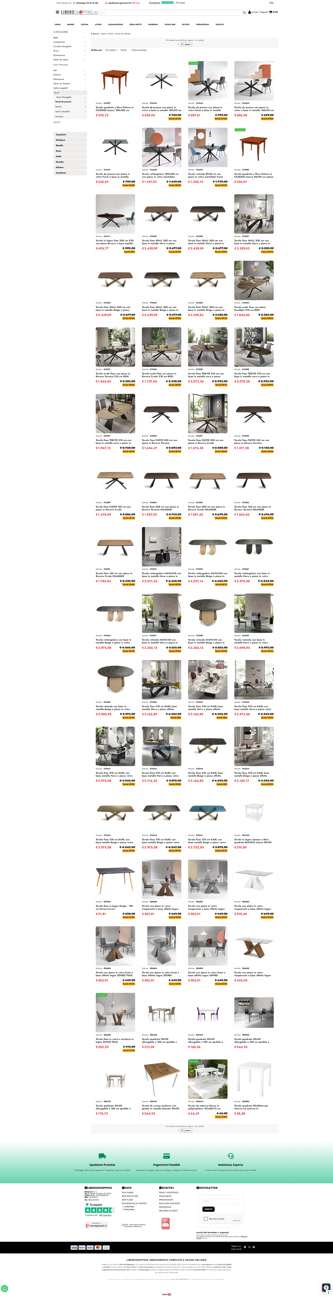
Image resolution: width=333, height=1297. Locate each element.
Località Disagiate (170, 1203)
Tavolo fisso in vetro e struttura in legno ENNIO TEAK (115, 1040)
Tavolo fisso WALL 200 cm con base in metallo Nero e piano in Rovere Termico (206, 243)
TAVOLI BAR (170, 24)
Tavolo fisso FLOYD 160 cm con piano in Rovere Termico (251, 441)
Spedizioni (165, 1207)
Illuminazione (59, 55)
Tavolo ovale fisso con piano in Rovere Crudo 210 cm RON (159, 375)
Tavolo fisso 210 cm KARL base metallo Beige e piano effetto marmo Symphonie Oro (251, 775)
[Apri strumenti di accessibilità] (326, 1287)
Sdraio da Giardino (61, 83)
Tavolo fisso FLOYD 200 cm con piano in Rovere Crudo (205, 441)
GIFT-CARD (128, 1199)
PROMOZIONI (202, 24)
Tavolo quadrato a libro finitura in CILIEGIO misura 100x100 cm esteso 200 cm (115, 110)
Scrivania (59, 116)
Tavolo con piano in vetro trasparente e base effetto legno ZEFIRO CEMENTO (206, 908)
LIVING (98, 24)
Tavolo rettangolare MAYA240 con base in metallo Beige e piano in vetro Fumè (207, 576)
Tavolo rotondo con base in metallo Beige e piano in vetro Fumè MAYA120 (113, 709)
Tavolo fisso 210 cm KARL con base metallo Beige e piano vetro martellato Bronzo (114, 842)
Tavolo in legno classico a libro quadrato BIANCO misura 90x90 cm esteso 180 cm (252, 842)
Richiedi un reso (169, 1210)
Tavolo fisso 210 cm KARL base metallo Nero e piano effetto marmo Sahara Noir (159, 709)
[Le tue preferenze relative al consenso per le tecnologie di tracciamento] (328, 1292)
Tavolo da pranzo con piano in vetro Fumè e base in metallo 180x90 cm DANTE (205, 110)
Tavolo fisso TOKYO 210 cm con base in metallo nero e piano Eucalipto (206, 376)
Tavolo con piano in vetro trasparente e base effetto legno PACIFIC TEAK (252, 975)
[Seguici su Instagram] (249, 1248)
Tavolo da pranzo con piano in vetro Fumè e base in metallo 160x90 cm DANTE (113, 176)
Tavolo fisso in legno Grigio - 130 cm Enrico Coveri (114, 907)
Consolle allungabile (62, 46)
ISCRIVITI (208, 1209)
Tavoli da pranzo (63, 101)
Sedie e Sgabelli (60, 87)
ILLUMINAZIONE (115, 24)
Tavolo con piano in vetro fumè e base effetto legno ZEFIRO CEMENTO (160, 975)
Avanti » (188, 44)
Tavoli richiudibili (62, 111)
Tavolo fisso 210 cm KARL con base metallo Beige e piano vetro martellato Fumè (160, 842)
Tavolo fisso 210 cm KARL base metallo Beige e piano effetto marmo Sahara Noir (205, 775)
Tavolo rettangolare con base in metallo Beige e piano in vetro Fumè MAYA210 (113, 642)
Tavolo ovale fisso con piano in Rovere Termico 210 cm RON (113, 375)
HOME (57, 24)
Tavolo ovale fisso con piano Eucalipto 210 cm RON (250, 308)
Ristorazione (58, 79)
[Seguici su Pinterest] (254, 1248)
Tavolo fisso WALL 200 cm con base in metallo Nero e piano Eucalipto (159, 243)
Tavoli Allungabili (63, 97)
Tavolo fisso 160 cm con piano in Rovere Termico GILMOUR (252, 508)
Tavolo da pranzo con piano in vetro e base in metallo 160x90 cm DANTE (254, 110)
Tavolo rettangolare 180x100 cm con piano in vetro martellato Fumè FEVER (160, 176)
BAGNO (70, 24)
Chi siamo (128, 1192)
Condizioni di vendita (134, 1203)
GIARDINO (153, 24)
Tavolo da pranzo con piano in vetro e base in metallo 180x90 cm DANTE (161, 110)
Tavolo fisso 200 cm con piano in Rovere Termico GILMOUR (160, 508)
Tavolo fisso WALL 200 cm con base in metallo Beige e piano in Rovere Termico (160, 310)
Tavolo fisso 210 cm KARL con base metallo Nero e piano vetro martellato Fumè (114, 775)
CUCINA (84, 24)
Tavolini (58, 106)
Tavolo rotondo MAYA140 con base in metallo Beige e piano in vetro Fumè (206, 642)
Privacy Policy (129, 1209)
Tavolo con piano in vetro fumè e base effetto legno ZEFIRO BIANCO (206, 975)
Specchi (56, 122)
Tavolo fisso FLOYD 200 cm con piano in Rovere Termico (159, 441)
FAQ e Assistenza (169, 1192)
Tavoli (56, 92)
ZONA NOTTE (136, 24)
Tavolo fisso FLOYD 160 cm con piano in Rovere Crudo (113, 508)
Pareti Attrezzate (60, 64)
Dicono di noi (130, 1196)
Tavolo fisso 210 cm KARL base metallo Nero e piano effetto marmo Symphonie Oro (205, 709)
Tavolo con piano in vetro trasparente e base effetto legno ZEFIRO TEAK (160, 908)
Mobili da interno (60, 59)
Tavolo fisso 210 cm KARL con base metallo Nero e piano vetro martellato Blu (160, 775)
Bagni (55, 37)
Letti (55, 70)
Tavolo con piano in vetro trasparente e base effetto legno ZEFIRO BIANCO (252, 908)
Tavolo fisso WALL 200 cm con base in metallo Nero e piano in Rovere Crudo (252, 243)
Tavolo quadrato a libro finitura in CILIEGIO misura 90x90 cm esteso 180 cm (253, 176)
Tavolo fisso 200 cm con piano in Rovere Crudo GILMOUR (206, 508)
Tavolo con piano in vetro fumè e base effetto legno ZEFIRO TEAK (114, 974)
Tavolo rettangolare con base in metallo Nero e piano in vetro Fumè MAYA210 (252, 576)
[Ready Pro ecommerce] (166, 1294)
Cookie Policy (129, 1207)
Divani (56, 50)
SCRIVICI (220, 24)
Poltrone (57, 74)
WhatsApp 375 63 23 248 (87, 3)
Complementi (59, 41)
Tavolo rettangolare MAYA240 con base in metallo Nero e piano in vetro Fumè (161, 576)
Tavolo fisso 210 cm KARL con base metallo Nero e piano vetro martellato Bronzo (252, 709)
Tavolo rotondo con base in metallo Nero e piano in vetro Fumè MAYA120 (251, 642)
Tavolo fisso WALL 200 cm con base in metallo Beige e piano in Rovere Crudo (206, 310)
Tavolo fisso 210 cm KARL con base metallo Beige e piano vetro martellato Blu (207, 842)
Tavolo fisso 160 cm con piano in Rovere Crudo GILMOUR (114, 575)
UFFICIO (186, 24)
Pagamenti (165, 1196)
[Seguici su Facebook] (245, 1248)
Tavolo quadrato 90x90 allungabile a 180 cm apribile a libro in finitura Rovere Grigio (113, 1108)
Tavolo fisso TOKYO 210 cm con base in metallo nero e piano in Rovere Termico (252, 376)
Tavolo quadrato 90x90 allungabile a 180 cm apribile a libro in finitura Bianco (205, 1042)
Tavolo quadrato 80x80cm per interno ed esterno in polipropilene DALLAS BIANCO (252, 1108)
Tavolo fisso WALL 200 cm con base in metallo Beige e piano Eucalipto (113, 310)
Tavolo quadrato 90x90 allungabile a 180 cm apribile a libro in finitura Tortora (159, 1042)
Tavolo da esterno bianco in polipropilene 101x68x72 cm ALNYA (204, 1108)
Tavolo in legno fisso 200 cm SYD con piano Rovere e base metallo (115, 242)
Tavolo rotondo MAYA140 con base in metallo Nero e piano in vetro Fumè (160, 642)
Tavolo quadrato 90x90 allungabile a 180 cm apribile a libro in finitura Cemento (251, 1042)
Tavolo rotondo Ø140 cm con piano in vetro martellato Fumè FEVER (205, 176)
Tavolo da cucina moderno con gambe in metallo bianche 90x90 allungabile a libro (160, 1108)
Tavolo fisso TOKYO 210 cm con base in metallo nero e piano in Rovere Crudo (114, 443)
